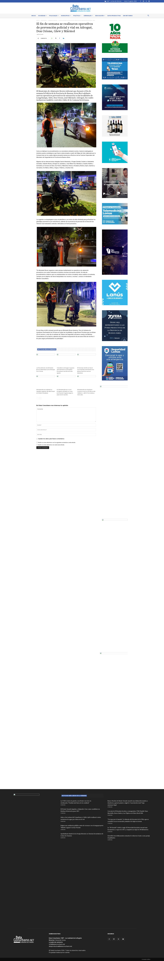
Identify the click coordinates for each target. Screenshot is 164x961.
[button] (148, 16)
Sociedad (41, 15)
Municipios (65, 15)
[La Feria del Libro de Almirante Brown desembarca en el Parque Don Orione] (45, 360)
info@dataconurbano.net (57, 944)
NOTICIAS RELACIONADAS (47, 349)
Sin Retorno (128, 15)
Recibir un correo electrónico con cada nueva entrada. (51, 444)
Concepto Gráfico (146, 959)
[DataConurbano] (82, 8)
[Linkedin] (63, 38)
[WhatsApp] (51, 38)
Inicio (33, 15)
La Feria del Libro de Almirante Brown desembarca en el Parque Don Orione (45, 369)
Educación (99, 15)
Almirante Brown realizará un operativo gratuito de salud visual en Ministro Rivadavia (45, 391)
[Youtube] (149, 1)
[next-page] (40, 398)
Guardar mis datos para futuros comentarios (51, 439)
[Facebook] (140, 1)
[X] (146, 1)
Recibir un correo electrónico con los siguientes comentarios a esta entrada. (57, 442)
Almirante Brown (52, 20)
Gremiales (87, 15)
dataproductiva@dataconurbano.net (60, 946)
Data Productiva (114, 15)
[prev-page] (37, 398)
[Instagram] (143, 1)
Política (76, 15)
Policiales (53, 15)
